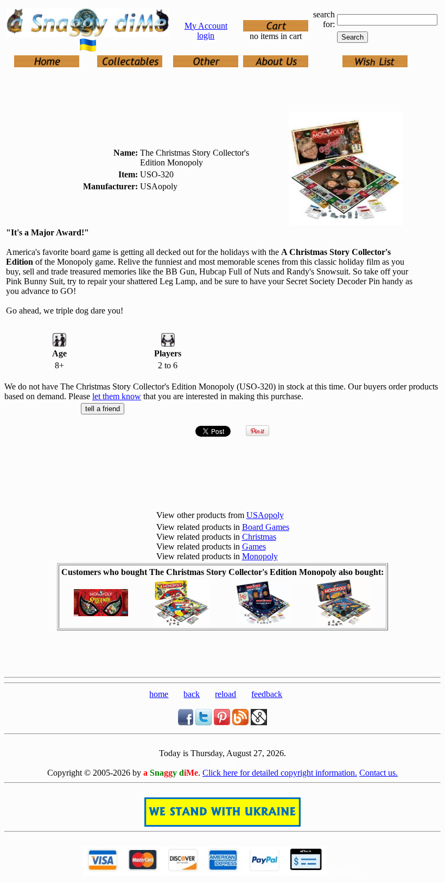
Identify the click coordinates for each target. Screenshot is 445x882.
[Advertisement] (222, 656)
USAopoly (265, 515)
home (158, 694)
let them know (116, 396)
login (205, 35)
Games (254, 546)
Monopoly (260, 556)
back (191, 694)
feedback (266, 694)
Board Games (265, 527)
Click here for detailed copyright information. (279, 772)
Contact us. (378, 772)
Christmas (259, 536)
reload (225, 694)
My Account (206, 25)
